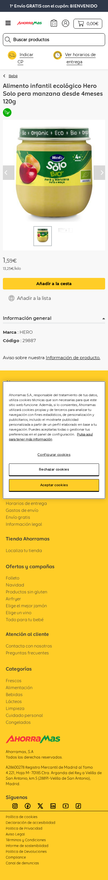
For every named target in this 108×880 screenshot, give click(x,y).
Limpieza (15, 708)
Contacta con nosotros (29, 646)
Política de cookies (21, 817)
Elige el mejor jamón (26, 605)
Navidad (15, 585)
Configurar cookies (53, 455)
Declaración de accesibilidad (30, 822)
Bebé (13, 76)
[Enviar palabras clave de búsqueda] (8, 39)
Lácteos (14, 701)
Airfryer (13, 599)
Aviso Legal (15, 834)
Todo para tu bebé (24, 619)
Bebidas (14, 694)
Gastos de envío (22, 510)
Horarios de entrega (26, 503)
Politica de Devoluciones (26, 851)
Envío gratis (18, 517)
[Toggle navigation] (8, 23)
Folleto (12, 578)
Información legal (24, 524)
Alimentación (19, 687)
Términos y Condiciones (26, 840)
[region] (54, 440)
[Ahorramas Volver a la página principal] (32, 23)
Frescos (14, 680)
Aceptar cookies (54, 485)
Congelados (18, 722)
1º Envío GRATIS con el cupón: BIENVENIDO (53, 6)
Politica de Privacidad (24, 828)
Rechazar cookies (54, 469)
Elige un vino (18, 612)
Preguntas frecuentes (27, 653)
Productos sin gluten (26, 592)
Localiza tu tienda (24, 550)
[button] (65, 23)
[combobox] (54, 39)
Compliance (16, 857)
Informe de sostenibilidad (27, 846)
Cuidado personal (24, 715)
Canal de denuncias (22, 863)
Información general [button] (27, 318)
